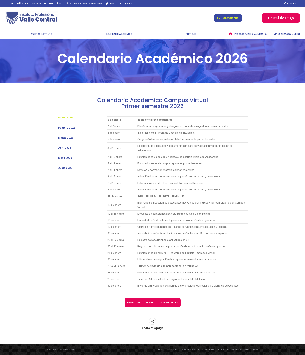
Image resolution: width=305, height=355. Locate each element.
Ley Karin (127, 3)
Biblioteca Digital (289, 33)
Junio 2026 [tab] (65, 167)
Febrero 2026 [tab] (66, 127)
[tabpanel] (177, 203)
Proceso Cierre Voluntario (250, 33)
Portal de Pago (281, 18)
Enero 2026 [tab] (65, 117)
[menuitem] (11, 3)
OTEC (112, 3)
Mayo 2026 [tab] (65, 157)
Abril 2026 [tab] (64, 147)
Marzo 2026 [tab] (65, 137)
